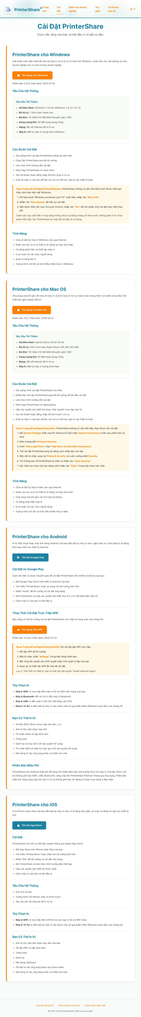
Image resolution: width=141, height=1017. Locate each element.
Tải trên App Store (32, 825)
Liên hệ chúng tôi (45, 1005)
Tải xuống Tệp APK (32, 629)
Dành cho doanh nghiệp (78, 9)
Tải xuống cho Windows (35, 75)
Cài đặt (58, 9)
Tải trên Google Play (33, 557)
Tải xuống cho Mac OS (34, 309)
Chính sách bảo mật (95, 1005)
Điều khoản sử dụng (69, 1005)
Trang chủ (45, 9)
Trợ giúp (97, 9)
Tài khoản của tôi (113, 9)
